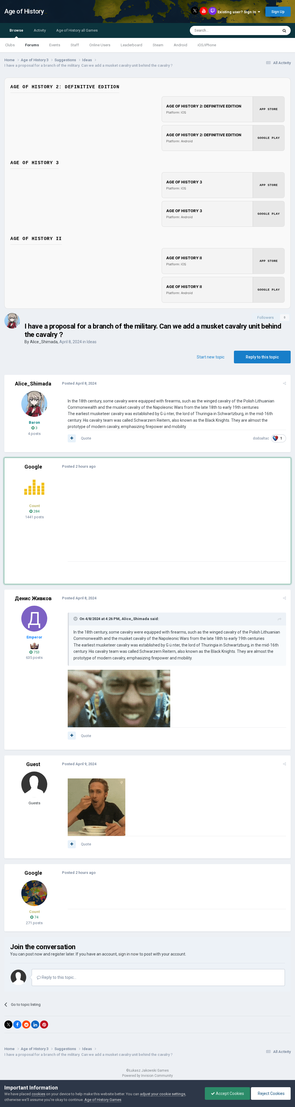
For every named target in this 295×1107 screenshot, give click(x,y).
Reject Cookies (271, 1093)
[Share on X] (8, 1024)
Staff (75, 45)
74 (35, 917)
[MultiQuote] (72, 438)
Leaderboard (131, 45)
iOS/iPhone (207, 45)
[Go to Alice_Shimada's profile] (12, 321)
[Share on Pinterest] (44, 1024)
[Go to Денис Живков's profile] (34, 619)
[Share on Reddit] (26, 1024)
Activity (40, 30)
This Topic (262, 30)
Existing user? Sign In (238, 12)
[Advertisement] (135, 521)
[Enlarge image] (119, 698)
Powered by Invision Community (147, 1076)
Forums (32, 45)
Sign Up (278, 11)
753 (36, 652)
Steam (158, 45)
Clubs (10, 45)
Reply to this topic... (58, 977)
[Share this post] (284, 383)
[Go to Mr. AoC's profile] (34, 487)
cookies (38, 1094)
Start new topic (210, 357)
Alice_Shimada (44, 341)
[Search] (284, 30)
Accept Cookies (229, 1093)
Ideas (92, 341)
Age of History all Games (77, 30)
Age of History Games (102, 1100)
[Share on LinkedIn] (35, 1024)
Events (54, 45)
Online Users (99, 45)
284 (36, 511)
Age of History (24, 11)
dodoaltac (261, 438)
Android (180, 45)
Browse (16, 30)
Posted (79, 383)
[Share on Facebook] (17, 1024)
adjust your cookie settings (162, 1094)
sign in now (128, 954)
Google (33, 467)
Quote (86, 438)
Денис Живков (33, 598)
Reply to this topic (262, 357)
